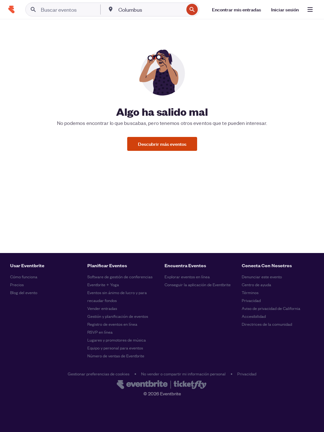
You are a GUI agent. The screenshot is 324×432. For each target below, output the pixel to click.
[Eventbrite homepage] (162, 385)
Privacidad (251, 300)
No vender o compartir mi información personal (183, 374)
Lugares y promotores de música (116, 340)
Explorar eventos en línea (187, 277)
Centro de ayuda (256, 284)
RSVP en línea (100, 332)
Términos (250, 292)
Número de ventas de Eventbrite (115, 356)
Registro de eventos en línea (112, 324)
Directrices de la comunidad (267, 324)
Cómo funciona (23, 277)
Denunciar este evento (262, 277)
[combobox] (150, 9)
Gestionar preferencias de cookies (98, 374)
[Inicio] (11, 9)
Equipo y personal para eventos (115, 348)
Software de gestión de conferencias (120, 277)
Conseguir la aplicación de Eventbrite (198, 284)
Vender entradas (102, 308)
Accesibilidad (254, 316)
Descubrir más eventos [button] (162, 143)
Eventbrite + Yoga (103, 284)
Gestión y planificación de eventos (117, 316)
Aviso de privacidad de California (271, 308)
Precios (17, 284)
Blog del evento (23, 292)
